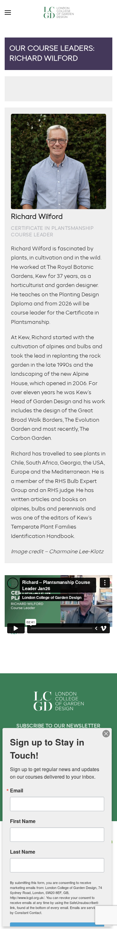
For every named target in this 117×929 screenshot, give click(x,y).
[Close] (106, 733)
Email (16, 790)
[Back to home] (58, 12)
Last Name (22, 851)
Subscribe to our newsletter (58, 726)
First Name (23, 821)
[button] (8, 12)
